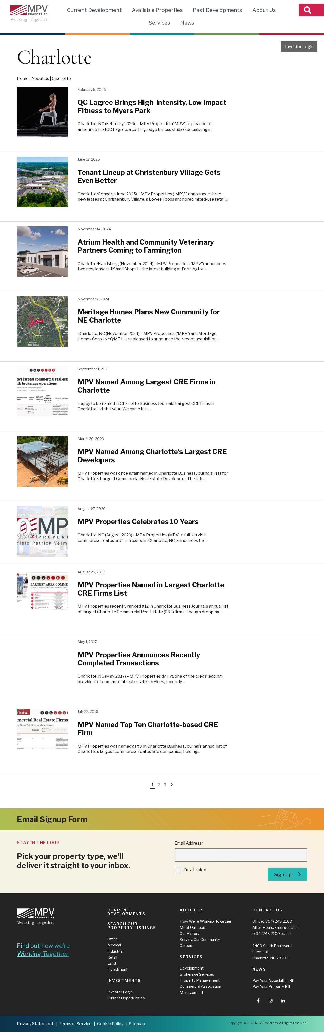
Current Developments (126, 912)
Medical (114, 945)
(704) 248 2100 (278, 921)
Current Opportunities (126, 998)
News (187, 22)
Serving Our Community (200, 939)
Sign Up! (283, 874)
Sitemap (137, 1023)
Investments (124, 980)
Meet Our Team (193, 927)
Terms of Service (75, 1023)
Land (111, 963)
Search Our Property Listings (131, 926)
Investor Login (299, 46)
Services (159, 22)
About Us (264, 10)
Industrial (115, 951)
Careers (186, 945)
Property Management (200, 980)
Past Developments (217, 10)
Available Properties (157, 10)
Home (23, 78)
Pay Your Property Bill (271, 986)
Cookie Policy (110, 1023)
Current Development (94, 10)
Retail (112, 957)
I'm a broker (195, 869)
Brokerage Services (197, 974)
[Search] (311, 10)
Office (112, 939)
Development (192, 968)
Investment (117, 969)
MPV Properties (29, 13)
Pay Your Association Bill (273, 980)
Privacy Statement (35, 1023)
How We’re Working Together (205, 921)
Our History (189, 933)
